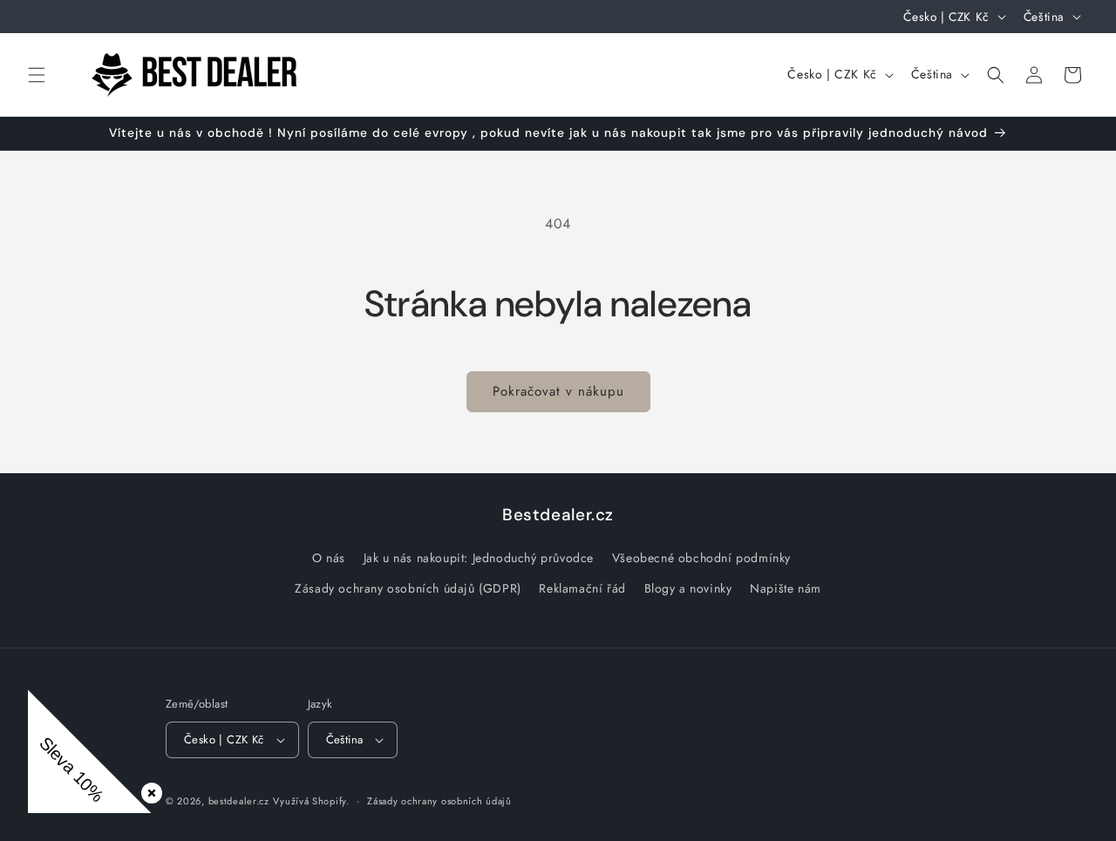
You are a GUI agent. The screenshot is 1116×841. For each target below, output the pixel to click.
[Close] (148, 790)
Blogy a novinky (688, 588)
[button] (36, 75)
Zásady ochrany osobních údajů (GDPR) (408, 588)
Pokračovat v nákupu (558, 391)
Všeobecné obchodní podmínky (701, 557)
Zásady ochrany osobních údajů (439, 801)
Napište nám (785, 588)
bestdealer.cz (238, 801)
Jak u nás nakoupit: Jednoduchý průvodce (479, 557)
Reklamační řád (582, 588)
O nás (328, 557)
